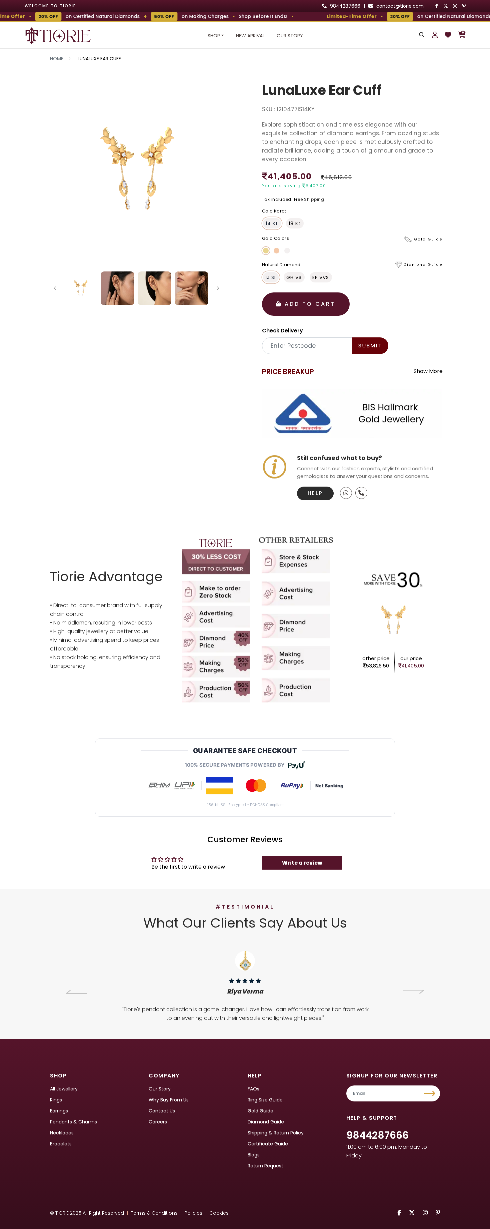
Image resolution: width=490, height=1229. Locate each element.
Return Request (265, 1165)
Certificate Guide (268, 1143)
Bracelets (61, 1143)
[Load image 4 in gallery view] (191, 288)
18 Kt (295, 223)
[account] (435, 35)
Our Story (290, 35)
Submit (370, 345)
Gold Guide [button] (428, 239)
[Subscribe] (430, 1093)
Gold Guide (260, 1110)
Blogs (254, 1154)
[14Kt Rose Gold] (276, 250)
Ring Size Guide (265, 1099)
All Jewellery (64, 1088)
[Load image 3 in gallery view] (154, 288)
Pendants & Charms (73, 1121)
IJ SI (271, 277)
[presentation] (76, 992)
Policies (193, 1213)
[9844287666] (346, 493)
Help (315, 493)
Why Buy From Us (169, 1099)
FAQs (253, 1088)
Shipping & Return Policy (276, 1132)
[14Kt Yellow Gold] (266, 250)
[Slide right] (218, 288)
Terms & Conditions (154, 1213)
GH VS (294, 277)
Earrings (59, 1110)
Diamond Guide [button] (423, 264)
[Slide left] (55, 288)
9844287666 (377, 1135)
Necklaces (62, 1132)
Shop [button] (214, 35)
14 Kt (272, 223)
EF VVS (320, 277)
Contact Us (162, 1110)
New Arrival (250, 35)
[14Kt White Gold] (287, 250)
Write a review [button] (302, 863)
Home (56, 58)
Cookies (219, 1213)
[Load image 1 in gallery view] (81, 288)
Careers (158, 1121)
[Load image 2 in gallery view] (117, 288)
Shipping (314, 199)
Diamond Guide (266, 1121)
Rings (56, 1099)
